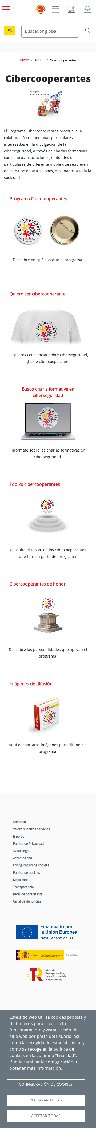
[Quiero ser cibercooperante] (48, 326)
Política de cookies (26, 872)
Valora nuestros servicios (31, 829)
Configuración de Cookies (46, 1084)
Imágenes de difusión (31, 684)
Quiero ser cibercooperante (38, 294)
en (9, 30)
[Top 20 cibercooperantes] (48, 519)
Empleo (18, 836)
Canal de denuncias (27, 901)
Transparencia (23, 887)
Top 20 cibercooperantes (35, 484)
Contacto (19, 822)
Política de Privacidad (28, 843)
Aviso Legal (21, 851)
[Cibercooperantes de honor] (48, 619)
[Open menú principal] (5, 8)
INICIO (24, 60)
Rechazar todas (46, 1100)
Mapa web (20, 880)
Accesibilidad (22, 858)
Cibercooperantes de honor (38, 584)
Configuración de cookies (31, 865)
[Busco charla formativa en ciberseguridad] (48, 421)
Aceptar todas (46, 1115)
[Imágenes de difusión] (48, 716)
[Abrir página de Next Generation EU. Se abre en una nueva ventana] (48, 934)
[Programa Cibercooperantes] (48, 231)
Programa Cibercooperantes (38, 199)
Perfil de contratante (28, 894)
